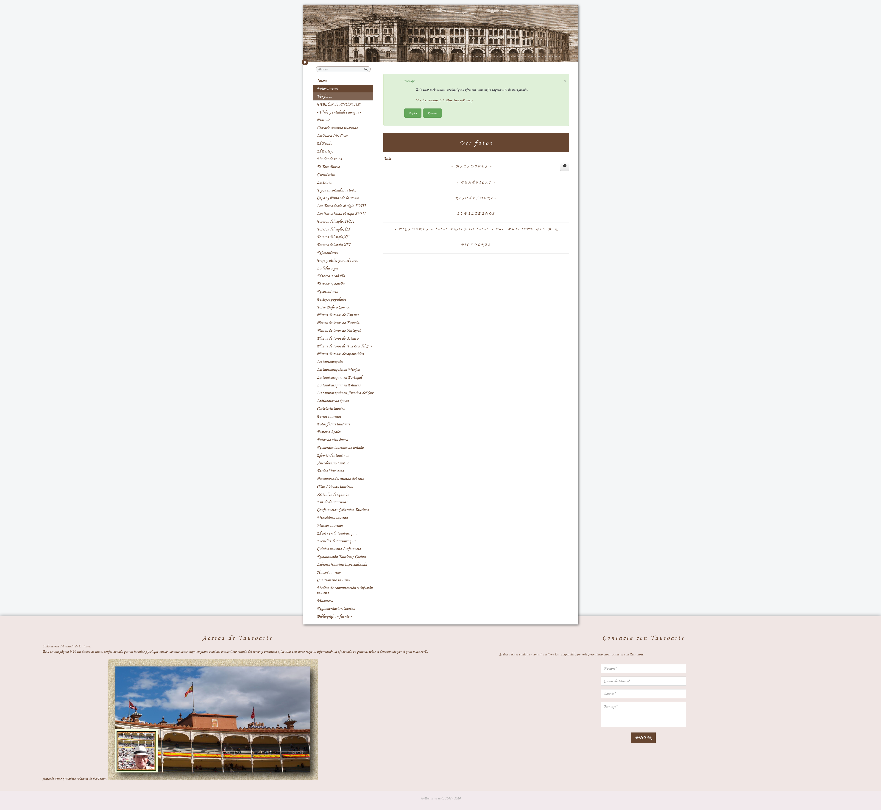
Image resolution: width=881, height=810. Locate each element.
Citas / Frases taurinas (335, 486)
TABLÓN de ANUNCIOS (338, 104)
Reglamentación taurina (336, 608)
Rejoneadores (327, 252)
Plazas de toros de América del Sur (344, 346)
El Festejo (325, 151)
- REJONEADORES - (476, 198)
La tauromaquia (329, 361)
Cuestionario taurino (333, 580)
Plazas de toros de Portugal (338, 330)
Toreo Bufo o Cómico (333, 307)
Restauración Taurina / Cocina (341, 556)
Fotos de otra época (332, 439)
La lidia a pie (327, 268)
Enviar (643, 737)
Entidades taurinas (332, 502)
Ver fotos (324, 96)
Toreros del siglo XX (332, 237)
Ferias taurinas (329, 416)
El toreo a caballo (331, 276)
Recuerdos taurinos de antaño (340, 447)
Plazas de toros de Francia (338, 322)
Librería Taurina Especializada (342, 564)
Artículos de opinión (333, 494)
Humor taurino (329, 572)
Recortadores (327, 291)
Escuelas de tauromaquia (336, 541)
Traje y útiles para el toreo (337, 260)
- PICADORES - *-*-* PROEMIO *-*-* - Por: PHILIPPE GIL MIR (476, 229)
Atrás (387, 158)
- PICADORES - (476, 244)
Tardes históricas (330, 471)
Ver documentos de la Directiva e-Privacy (444, 100)
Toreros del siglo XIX (333, 229)
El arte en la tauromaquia (337, 533)
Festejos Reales (329, 432)
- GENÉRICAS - (476, 182)
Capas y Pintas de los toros (338, 198)
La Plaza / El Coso (332, 135)
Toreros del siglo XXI (333, 244)
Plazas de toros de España (337, 315)
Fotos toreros (327, 88)
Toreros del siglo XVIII (335, 221)
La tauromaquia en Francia (338, 385)
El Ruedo (324, 143)
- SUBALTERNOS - (476, 213)
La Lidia (324, 182)
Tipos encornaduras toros (336, 190)
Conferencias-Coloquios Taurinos (343, 510)
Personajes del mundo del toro (340, 478)
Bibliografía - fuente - (334, 616)
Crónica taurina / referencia (339, 549)
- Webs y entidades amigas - (339, 112)
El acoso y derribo (331, 283)
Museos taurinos (330, 525)
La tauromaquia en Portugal (339, 377)
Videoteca (325, 600)
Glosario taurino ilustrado (337, 127)
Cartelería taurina (331, 408)
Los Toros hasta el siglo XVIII (341, 213)
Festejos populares (331, 299)
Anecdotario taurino (333, 463)
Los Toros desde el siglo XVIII (341, 205)
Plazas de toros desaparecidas (340, 354)
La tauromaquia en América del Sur (345, 393)
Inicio (321, 80)
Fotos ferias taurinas (333, 424)
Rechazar (432, 113)
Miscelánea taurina (332, 517)
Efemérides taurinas (332, 455)
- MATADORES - (471, 166)
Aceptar (413, 113)
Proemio (323, 120)
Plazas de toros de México (337, 338)
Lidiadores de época (332, 400)
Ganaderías (326, 174)
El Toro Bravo (328, 166)
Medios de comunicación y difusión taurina (345, 590)
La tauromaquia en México (338, 369)
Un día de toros (329, 159)
